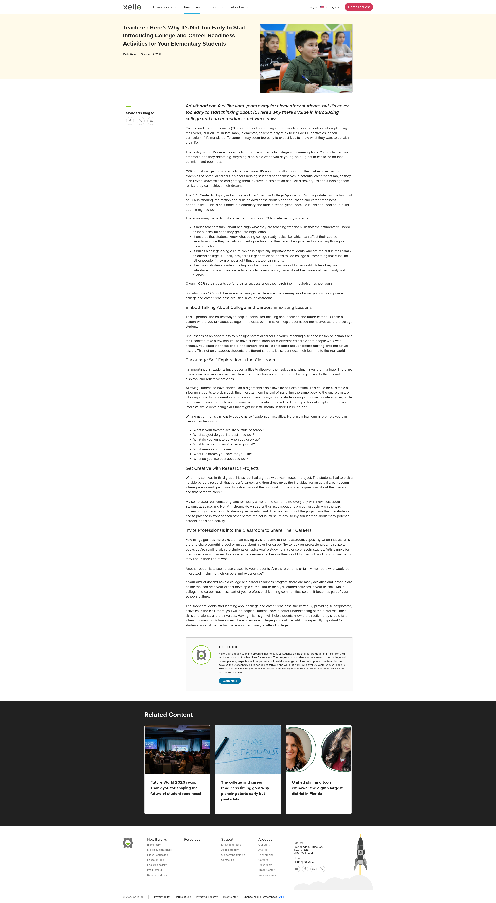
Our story (264, 844)
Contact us (227, 860)
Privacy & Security (207, 897)
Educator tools (155, 860)
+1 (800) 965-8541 (304, 862)
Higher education (157, 854)
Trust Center (230, 897)
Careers (263, 860)
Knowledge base (231, 844)
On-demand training (233, 854)
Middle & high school (159, 849)
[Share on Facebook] (130, 121)
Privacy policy (162, 897)
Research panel (267, 875)
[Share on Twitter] (141, 121)
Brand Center (266, 870)
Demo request (359, 7)
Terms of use (183, 897)
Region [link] (314, 7)
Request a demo (157, 875)
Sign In (335, 7)
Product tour (154, 870)
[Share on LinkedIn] (151, 121)
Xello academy (230, 849)
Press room (265, 865)
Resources (192, 7)
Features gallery (157, 865)
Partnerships (266, 854)
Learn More (230, 680)
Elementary (154, 844)
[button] (318, 7)
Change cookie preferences (260, 897)
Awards (262, 849)
